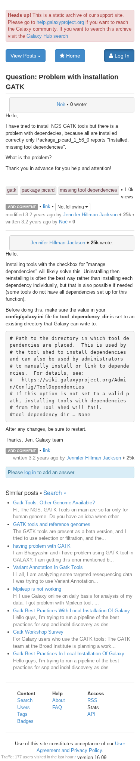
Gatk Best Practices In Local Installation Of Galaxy (68, 653)
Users (23, 707)
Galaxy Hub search (47, 36)
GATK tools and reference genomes (51, 524)
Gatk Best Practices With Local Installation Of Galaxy (71, 610)
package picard (38, 190)
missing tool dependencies (88, 190)
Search (24, 700)
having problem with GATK (42, 546)
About (58, 700)
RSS (92, 700)
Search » (55, 492)
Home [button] (72, 56)
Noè (61, 104)
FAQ (57, 707)
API (91, 714)
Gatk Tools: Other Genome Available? (54, 502)
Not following (71, 207)
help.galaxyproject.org (60, 22)
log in (30, 472)
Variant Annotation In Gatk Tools (48, 567)
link (46, 206)
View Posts (24, 56)
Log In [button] (121, 56)
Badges (25, 721)
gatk (11, 190)
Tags (22, 714)
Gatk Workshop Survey (38, 632)
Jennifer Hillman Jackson (90, 214)
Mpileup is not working (37, 589)
